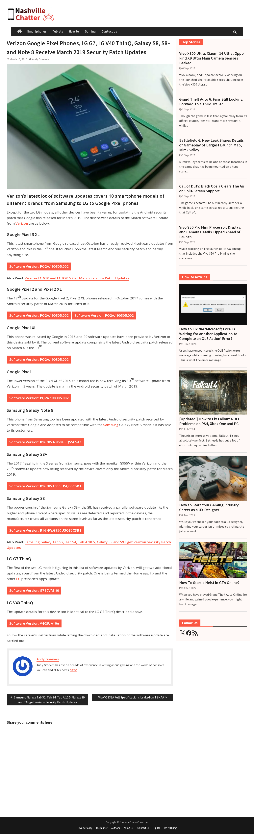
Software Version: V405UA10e (34, 623)
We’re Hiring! (170, 828)
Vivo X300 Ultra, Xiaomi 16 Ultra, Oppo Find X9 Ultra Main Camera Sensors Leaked (211, 58)
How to (74, 31)
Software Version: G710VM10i (34, 590)
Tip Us (156, 828)
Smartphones (36, 31)
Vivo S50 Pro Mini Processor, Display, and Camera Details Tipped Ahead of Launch (210, 232)
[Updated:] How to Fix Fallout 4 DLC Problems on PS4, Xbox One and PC (209, 421)
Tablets (57, 31)
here (73, 670)
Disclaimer (101, 828)
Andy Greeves (40, 59)
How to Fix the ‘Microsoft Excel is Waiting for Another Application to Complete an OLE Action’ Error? (208, 334)
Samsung (110, 424)
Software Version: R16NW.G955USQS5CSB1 (45, 486)
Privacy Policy (84, 828)
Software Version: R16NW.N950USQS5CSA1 (45, 442)
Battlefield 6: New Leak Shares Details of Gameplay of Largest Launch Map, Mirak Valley (211, 145)
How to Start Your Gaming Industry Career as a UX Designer (209, 507)
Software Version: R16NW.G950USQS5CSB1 (45, 530)
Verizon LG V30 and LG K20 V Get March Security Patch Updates (77, 278)
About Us (128, 828)
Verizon (21, 223)
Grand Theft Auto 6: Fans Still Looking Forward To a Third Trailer (211, 101)
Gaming (90, 31)
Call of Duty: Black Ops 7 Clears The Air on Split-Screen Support (211, 188)
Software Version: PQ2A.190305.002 (39, 266)
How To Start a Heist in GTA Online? (209, 582)
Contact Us (109, 31)
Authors (115, 828)
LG (18, 578)
